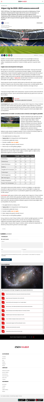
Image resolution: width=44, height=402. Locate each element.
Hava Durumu (5, 374)
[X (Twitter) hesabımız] (29, 337)
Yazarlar (4, 386)
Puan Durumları (5, 375)
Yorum (3, 241)
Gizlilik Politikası (5, 389)
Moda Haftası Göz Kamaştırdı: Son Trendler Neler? (16, 302)
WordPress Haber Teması (16, 396)
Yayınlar (3, 379)
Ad (2, 249)
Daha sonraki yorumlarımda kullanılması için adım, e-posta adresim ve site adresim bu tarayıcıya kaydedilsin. (20, 255)
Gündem (4, 356)
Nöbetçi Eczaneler (5, 370)
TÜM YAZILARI (39, 23)
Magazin (4, 363)
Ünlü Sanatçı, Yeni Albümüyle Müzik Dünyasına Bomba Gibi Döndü (19, 306)
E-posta (24, 249)
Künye (3, 387)
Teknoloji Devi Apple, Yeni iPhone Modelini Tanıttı (15, 323)
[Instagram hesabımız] (31, 337)
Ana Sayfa (4, 384)
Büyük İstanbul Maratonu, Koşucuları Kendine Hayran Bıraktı (18, 294)
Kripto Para (4, 377)
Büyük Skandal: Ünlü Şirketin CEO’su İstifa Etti (15, 298)
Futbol (4, 228)
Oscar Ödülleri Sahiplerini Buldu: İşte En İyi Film (15, 318)
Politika (3, 362)
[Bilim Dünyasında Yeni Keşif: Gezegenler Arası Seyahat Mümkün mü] (22, 277)
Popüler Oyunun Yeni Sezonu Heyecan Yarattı (15, 314)
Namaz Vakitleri (5, 372)
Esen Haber (6, 23)
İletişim (3, 391)
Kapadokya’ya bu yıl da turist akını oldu (14, 331)
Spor (42, 27)
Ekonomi (4, 358)
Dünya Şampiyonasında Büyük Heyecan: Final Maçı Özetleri (18, 310)
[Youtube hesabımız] (33, 337)
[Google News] (41, 55)
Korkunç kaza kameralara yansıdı (13, 327)
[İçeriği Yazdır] (11, 55)
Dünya (3, 365)
